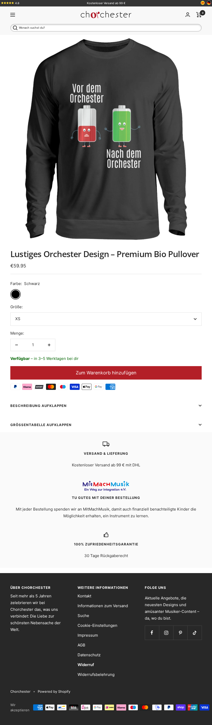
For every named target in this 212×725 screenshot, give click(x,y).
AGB (81, 645)
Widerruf (86, 664)
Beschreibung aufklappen (38, 406)
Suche (83, 615)
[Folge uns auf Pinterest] (180, 633)
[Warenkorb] (199, 14)
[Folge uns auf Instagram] (166, 633)
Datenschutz (89, 654)
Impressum (88, 635)
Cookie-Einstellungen (97, 625)
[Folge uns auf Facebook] (152, 633)
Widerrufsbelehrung (96, 674)
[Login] (187, 14)
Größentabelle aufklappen (41, 425)
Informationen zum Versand (103, 605)
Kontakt (84, 595)
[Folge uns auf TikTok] (194, 633)
